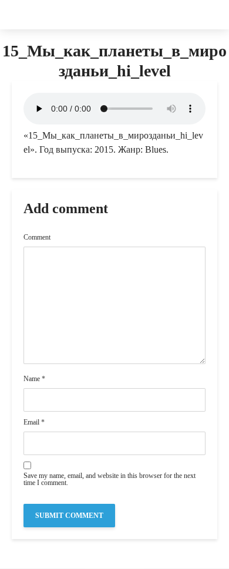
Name (34, 378)
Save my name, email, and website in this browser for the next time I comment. (109, 479)
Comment (36, 237)
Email (34, 422)
